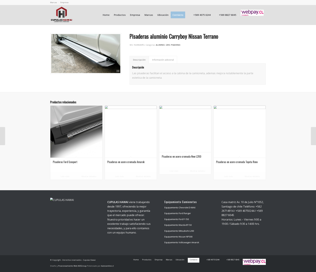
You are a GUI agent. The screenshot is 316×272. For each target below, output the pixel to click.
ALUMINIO (160, 45)
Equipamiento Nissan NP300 (178, 236)
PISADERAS (175, 45)
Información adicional (163, 59)
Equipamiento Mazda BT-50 (178, 224)
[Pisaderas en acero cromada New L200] (2, 136)
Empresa (64, 2)
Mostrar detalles (88, 176)
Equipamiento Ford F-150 (176, 219)
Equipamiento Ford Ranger (177, 213)
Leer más (64, 176)
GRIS (168, 45)
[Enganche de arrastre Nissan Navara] (313, 136)
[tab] (139, 60)
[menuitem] (54, 2)
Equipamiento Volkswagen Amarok (181, 242)
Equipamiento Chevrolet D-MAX (180, 207)
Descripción (139, 59)
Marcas (53, 2)
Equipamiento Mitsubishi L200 (179, 230)
